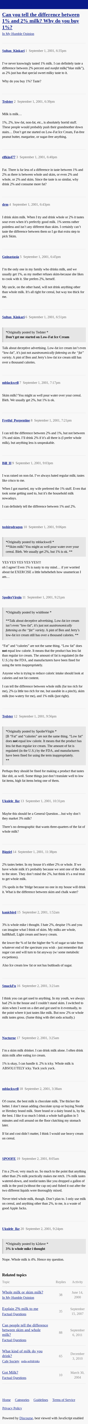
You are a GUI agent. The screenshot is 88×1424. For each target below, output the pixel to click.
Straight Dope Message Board (22, 4)
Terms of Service (63, 1400)
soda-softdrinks (30, 1361)
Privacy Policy (12, 1408)
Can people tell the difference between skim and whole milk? (25, 1330)
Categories (22, 1400)
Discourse (26, 1418)
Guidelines (41, 1400)
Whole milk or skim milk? (22, 1292)
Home (6, 1400)
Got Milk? (10, 1372)
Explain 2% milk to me (20, 1308)
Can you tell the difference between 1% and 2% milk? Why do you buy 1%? (40, 21)
